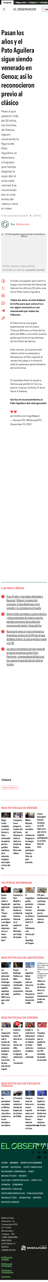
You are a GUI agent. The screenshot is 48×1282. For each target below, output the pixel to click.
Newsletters (9, 1197)
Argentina (25, 1197)
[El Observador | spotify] (45, 1152)
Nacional (15, 1167)
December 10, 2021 (20, 424)
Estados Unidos (10, 1202)
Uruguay (7, 2)
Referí (4, 1167)
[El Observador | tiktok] (32, 1152)
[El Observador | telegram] (39, 1157)
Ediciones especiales (13, 1193)
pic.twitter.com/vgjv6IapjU (25, 415)
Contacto (5, 1276)
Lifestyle (36, 1180)
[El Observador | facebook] (35, 1147)
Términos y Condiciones (7, 1271)
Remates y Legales (11, 1189)
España (37, 1197)
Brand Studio (9, 1176)
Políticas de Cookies (6, 1258)
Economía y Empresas (13, 1171)
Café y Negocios (32, 1167)
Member (14, 1162)
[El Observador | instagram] (40, 1147)
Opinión (5, 1184)
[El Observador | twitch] (45, 1157)
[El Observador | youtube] (45, 1147)
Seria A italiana (10, 787)
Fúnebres (17, 1184)
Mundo (23, 1176)
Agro (31, 1171)
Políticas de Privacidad (6, 1264)
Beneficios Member (31, 1162)
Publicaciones (35, 1193)
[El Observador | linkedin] (39, 1152)
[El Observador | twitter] (29, 1147)
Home (4, 1162)
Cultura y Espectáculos (15, 1180)
